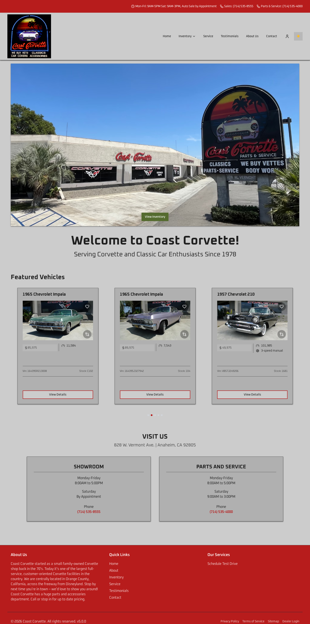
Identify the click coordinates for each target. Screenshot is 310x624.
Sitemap (273, 621)
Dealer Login (290, 621)
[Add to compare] (87, 334)
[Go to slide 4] (158, 415)
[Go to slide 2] (151, 415)
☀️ (298, 36)
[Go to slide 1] (148, 415)
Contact (271, 36)
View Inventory (155, 216)
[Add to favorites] (87, 306)
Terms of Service (253, 621)
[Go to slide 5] (162, 415)
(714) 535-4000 (221, 512)
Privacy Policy (230, 621)
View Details (57, 394)
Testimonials (230, 36)
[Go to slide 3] (155, 415)
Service (208, 36)
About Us (252, 36)
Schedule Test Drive (223, 564)
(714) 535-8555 (88, 512)
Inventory (185, 36)
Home (167, 36)
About (113, 570)
